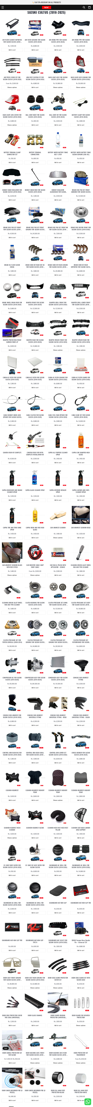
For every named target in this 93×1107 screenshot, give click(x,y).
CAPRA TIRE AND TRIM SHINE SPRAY (12, 529)
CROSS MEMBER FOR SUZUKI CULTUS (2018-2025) (81, 754)
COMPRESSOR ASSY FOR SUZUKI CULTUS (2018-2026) (35, 679)
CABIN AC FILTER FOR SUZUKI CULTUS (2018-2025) (12, 378)
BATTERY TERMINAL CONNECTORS (35, 153)
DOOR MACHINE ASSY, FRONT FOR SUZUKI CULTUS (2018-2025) (35, 1054)
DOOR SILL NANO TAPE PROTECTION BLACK (58, 1091)
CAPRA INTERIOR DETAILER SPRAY (58, 491)
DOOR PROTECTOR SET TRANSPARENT (81, 1054)
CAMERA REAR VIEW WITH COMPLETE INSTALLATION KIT (35, 454)
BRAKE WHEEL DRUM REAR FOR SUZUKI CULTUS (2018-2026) (12, 303)
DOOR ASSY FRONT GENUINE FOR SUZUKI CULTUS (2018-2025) (12, 979)
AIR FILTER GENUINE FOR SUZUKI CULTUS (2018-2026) (35, 41)
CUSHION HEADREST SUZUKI (35, 828)
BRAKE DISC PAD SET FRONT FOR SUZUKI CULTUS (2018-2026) (12, 228)
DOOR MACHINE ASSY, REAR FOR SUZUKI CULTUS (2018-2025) (58, 1054)
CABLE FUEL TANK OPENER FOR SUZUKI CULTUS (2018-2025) (58, 416)
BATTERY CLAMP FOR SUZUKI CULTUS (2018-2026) (81, 116)
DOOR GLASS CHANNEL (35, 1015)
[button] (2, 7)
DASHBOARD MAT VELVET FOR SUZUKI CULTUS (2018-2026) (58, 941)
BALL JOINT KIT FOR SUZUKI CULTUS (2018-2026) (58, 116)
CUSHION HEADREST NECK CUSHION (12, 829)
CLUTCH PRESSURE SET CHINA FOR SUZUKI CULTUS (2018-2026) (57, 604)
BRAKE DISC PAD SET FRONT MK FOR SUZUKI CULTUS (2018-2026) (58, 228)
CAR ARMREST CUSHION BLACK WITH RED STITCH (12, 566)
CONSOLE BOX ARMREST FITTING (80, 679)
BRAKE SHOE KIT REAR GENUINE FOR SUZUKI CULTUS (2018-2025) (58, 266)
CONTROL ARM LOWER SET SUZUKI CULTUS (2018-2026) (58, 754)
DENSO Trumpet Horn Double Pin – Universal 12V (81, 941)
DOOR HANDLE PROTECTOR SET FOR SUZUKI (12, 1054)
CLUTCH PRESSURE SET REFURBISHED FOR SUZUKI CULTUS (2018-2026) (80, 641)
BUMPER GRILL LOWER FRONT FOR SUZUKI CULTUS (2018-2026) (80, 303)
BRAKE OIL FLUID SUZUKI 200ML (12, 266)
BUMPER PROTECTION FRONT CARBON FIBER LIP (12, 341)
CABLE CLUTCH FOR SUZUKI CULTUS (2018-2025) (35, 416)
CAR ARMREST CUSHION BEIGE (81, 528)
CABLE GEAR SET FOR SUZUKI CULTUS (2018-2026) (81, 416)
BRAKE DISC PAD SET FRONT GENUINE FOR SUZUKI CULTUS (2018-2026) (35, 228)
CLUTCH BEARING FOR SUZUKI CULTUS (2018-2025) (35, 604)
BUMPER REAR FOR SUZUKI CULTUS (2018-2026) (35, 341)
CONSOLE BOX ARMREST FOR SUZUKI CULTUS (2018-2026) (12, 716)
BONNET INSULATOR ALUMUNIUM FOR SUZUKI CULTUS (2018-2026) (58, 191)
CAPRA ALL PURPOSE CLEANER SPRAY (58, 454)
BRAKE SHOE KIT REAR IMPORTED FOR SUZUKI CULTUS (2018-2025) (81, 266)
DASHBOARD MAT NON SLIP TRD (81, 903)
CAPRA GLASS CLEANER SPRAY (35, 490)
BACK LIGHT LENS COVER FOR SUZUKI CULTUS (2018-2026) (12, 116)
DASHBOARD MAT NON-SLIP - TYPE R (35, 941)
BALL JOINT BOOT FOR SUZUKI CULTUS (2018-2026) (35, 116)
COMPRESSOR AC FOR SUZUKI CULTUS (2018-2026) (12, 679)
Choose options (12, 87)
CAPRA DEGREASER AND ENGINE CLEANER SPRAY (12, 491)
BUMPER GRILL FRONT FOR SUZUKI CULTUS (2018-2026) (58, 303)
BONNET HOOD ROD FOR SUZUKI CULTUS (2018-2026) (35, 191)
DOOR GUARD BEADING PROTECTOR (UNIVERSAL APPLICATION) (58, 1016)
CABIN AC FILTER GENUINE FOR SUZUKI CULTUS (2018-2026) (58, 378)
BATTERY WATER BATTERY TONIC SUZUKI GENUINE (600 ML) (81, 153)
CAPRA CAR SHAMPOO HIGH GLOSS (81, 454)
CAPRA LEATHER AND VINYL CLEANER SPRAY (80, 491)
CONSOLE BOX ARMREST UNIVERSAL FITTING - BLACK (81, 716)
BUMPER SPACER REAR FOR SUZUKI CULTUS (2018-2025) (81, 341)
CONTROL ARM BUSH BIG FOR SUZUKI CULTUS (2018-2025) (12, 754)
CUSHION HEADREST (12, 790)
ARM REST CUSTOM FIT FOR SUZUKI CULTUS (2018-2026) (35, 78)
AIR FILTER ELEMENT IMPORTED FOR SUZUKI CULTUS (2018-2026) (12, 41)
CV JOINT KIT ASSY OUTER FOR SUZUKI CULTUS (35, 866)
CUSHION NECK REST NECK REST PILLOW (58, 829)
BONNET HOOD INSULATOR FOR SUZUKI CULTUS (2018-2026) (12, 191)
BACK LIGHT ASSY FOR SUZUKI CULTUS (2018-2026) (58, 78)
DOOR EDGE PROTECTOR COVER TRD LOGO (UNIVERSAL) (12, 1016)
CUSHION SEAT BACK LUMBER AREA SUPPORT (80, 829)
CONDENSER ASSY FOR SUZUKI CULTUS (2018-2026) (58, 679)
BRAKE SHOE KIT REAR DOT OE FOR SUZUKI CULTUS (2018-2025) (35, 266)
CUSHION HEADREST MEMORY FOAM (35, 791)
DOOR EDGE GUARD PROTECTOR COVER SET (58, 979)
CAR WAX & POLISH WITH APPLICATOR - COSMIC (58, 566)
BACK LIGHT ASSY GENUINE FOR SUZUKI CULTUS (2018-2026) (81, 78)
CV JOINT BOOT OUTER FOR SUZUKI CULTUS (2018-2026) (12, 866)
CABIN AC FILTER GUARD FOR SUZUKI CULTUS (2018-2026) (81, 378)
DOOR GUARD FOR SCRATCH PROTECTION (81, 1016)
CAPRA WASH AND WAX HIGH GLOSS (35, 529)
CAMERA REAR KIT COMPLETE (12, 453)
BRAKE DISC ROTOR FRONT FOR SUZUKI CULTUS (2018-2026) (81, 228)
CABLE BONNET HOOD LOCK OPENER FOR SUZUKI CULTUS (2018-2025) (12, 416)
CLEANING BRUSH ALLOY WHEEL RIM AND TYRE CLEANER (81, 566)
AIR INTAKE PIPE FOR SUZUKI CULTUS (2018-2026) (58, 41)
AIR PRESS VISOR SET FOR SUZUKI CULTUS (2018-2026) (12, 78)
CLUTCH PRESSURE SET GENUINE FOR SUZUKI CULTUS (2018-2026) (35, 641)
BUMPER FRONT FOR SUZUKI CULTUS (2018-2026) (35, 303)
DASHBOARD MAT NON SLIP (57, 903)
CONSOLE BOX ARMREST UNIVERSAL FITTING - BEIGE (58, 716)
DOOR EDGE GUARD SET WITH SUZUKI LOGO (81, 979)
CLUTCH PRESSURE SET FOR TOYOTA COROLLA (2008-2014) (12, 641)
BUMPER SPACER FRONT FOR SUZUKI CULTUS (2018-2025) (58, 341)
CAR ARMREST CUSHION (58, 528)
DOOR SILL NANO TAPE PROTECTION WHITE (81, 1091)
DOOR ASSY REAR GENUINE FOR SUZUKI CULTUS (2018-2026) (35, 979)
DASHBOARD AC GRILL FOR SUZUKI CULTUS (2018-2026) (58, 866)
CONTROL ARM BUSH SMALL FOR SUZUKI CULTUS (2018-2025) (35, 754)
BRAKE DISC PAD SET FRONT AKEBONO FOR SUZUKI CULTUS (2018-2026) (80, 191)
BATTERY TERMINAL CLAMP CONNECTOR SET (12, 153)
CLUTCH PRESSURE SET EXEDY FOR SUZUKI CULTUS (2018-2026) (80, 604)
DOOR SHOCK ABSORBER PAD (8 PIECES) (12, 1091)
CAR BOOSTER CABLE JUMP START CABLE (35, 566)
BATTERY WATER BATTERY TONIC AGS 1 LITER (58, 153)
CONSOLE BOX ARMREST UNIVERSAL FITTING (35, 716)
